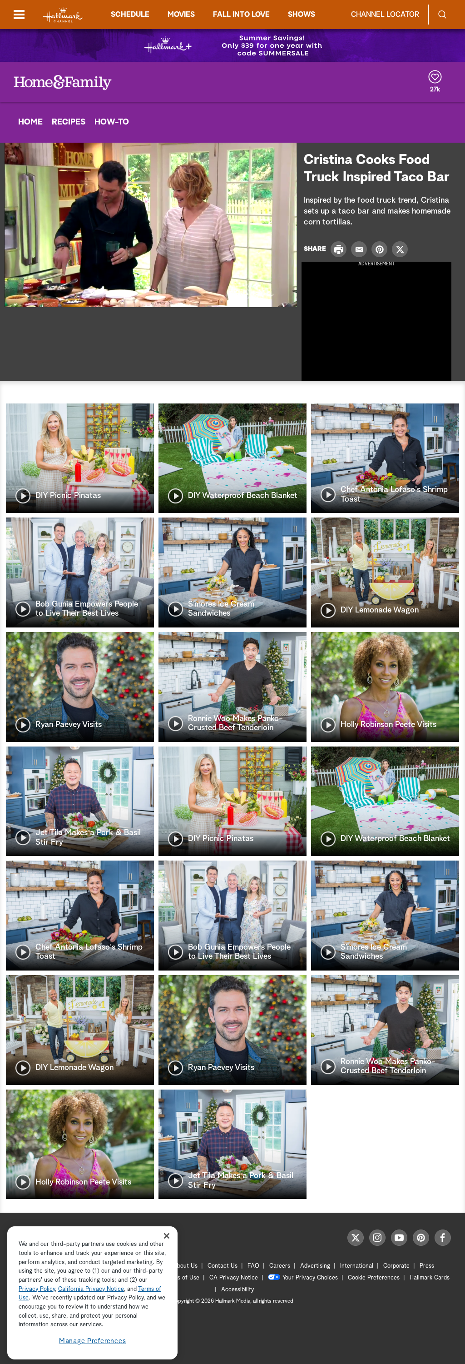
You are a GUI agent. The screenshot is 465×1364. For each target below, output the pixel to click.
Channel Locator (385, 14)
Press (427, 1266)
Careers (279, 1266)
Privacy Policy (37, 1289)
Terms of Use (181, 1278)
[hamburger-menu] (19, 14)
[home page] (63, 15)
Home (30, 122)
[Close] (166, 1235)
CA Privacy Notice (233, 1278)
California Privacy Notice (91, 1289)
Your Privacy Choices (310, 1278)
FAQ (253, 1266)
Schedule (130, 14)
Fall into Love (241, 14)
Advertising (315, 1266)
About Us (185, 1266)
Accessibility (237, 1290)
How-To (111, 122)
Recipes (68, 122)
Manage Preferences (92, 1341)
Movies (181, 14)
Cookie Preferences (374, 1278)
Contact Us (222, 1266)
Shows (301, 14)
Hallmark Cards (430, 1278)
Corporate (396, 1266)
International (356, 1266)
